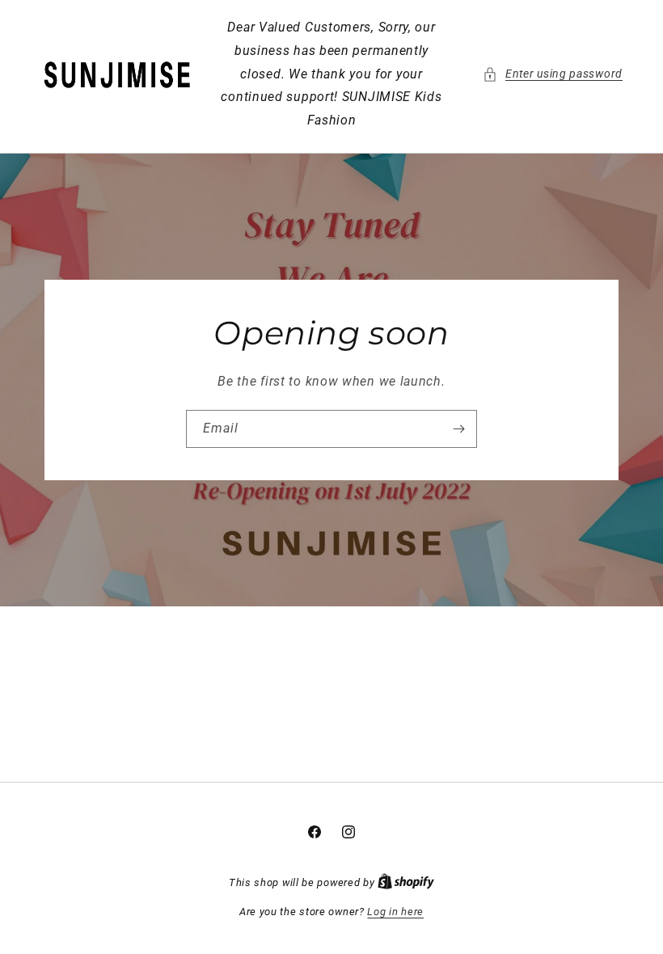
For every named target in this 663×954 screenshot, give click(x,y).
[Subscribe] (458, 429)
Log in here (395, 911)
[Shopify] (406, 882)
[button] (553, 74)
